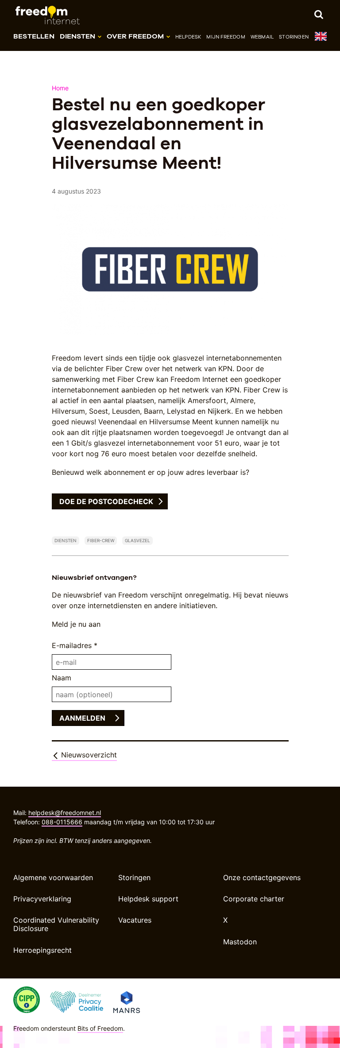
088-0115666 (62, 822)
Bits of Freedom (100, 1028)
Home (60, 88)
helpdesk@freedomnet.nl (64, 812)
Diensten (65, 540)
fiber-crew (100, 540)
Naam (61, 677)
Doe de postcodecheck (106, 501)
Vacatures (134, 920)
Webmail (262, 36)
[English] (320, 38)
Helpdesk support (148, 898)
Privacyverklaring (42, 898)
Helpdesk (188, 36)
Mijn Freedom (225, 36)
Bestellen (33, 36)
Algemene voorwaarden (53, 877)
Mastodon (240, 941)
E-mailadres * (74, 645)
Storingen (294, 36)
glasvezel (137, 540)
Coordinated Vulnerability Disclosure (56, 924)
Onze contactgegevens (262, 877)
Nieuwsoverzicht (88, 754)
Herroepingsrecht (42, 950)
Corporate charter (253, 898)
